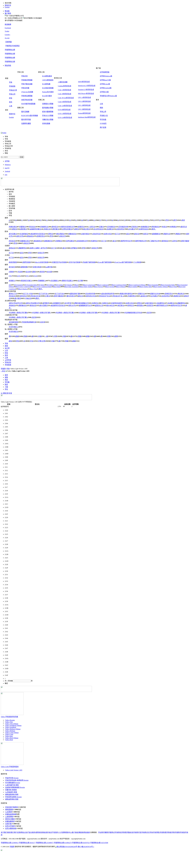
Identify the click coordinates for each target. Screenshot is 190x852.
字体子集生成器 (26, 84)
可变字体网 (142, 832)
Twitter (7, 31)
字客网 (3, 369)
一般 (46, 336)
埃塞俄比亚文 (24, 241)
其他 (183, 220)
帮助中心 (68, 832)
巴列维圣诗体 (123, 227)
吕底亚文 (150, 305)
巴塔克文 (134, 227)
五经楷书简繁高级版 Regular (15, 787)
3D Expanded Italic (31, 285)
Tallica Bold (9, 740)
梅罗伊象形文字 (140, 241)
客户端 (74, 832)
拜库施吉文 (155, 227)
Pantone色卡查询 (48, 92)
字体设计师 (13, 90)
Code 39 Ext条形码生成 (66, 98)
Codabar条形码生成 (64, 86)
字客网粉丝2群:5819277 (27, 843)
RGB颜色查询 (47, 76)
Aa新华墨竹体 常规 (12, 785)
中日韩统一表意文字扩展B (18, 312)
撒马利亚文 (71, 296)
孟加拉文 (144, 296)
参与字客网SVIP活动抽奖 (13, 20)
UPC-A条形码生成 (84, 97)
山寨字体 (49, 267)
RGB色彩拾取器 (47, 88)
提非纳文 (165, 241)
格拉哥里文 (60, 234)
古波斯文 (109, 229)
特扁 (66, 341)
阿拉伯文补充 (35, 296)
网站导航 (8, 65)
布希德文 (173, 227)
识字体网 (116, 832)
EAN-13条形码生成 (64, 113)
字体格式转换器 (26, 80)
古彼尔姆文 (85, 234)
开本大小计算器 (47, 115)
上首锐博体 (9, 816)
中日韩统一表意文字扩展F (111, 312)
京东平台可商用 (74, 262)
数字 (175, 220)
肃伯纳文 (12, 305)
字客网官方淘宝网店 (12, 46)
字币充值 (103, 119)
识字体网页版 (104, 72)
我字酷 (127, 832)
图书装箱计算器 (47, 107)
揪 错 (6, 393)
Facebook (8, 28)
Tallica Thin (9, 722)
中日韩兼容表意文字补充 (133, 312)
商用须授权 (13, 262)
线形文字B (20, 236)
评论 (6, 389)
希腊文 (177, 234)
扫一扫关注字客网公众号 (13, 18)
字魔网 (105, 832)
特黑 (108, 336)
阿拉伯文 (32, 227)
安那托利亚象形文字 (67, 227)
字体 (10, 82)
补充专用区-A (13, 327)
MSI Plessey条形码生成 (86, 93)
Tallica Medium (10, 731)
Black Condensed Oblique (137, 285)
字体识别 (24, 76)
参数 (6, 377)
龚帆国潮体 (9, 809)
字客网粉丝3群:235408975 (44, 843)
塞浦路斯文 (156, 234)
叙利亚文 (23, 296)
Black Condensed (102, 285)
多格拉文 (47, 229)
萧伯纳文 (30, 236)
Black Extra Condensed (23, 286)
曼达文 (80, 296)
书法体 (20, 272)
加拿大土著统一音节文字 (38, 248)
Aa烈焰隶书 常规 (11, 792)
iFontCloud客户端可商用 (123, 262)
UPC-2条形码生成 (84, 105)
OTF (18, 276)
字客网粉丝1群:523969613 (10, 843)
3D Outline (59, 285)
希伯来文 (180, 293)
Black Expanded (153, 285)
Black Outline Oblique (160, 286)
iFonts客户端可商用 (104, 262)
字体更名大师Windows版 (108, 96)
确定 (6, 683)
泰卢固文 (17, 298)
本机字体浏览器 (26, 100)
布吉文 (164, 227)
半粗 (64, 336)
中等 (55, 336)
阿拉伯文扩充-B (104, 296)
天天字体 (149, 832)
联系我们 (10, 832)
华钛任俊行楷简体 (11, 807)
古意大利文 (108, 234)
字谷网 (100, 832)
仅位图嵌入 (54, 280)
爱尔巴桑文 (13, 234)
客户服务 (8, 13)
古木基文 (131, 229)
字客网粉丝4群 (10, 57)
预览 (6, 380)
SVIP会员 (103, 123)
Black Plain (173, 286)
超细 (16, 336)
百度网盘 (8, 42)
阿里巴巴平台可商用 (59, 262)
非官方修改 (37, 267)
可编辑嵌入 (42, 280)
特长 (17, 341)
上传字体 (8, 360)
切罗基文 (74, 248)
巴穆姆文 (58, 241)
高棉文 (76, 229)
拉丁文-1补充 (27, 293)
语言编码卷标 (13, 322)
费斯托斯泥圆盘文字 (81, 303)
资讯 (10, 102)
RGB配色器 (46, 84)
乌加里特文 (160, 303)
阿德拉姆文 (13, 227)
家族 (6, 346)
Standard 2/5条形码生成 (86, 89)
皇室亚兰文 (99, 305)
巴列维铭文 (111, 227)
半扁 (52, 341)
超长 (10, 341)
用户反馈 (103, 127)
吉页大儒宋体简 (10, 828)
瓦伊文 (174, 241)
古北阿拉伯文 (98, 229)
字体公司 (12, 94)
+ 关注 (3, 371)
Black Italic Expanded (71, 286)
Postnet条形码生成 (84, 113)
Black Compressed (89, 285)
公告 (101, 104)
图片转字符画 (26, 119)
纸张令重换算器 (47, 111)
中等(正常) (41, 341)
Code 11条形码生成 (64, 90)
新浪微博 (8, 24)
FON (35, 276)
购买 (6, 384)
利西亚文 (95, 303)
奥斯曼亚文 (48, 241)
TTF (10, 276)
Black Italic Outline (86, 286)
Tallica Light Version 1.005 (13, 770)
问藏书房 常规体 (11, 790)
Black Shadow (22, 289)
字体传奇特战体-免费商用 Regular (16, 780)
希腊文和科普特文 (126, 293)
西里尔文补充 (155, 293)
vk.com (7, 38)
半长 (31, 341)
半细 (39, 336)
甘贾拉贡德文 (67, 229)
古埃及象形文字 (81, 241)
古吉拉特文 (120, 229)
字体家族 (12, 86)
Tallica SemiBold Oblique (13, 725)
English (7, 7)
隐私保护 (45, 832)
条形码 (42, 272)
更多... (154, 229)
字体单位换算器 (26, 96)
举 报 (10, 393)
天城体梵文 (132, 296)
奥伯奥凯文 (38, 241)
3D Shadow (68, 285)
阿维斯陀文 (44, 227)
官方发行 (12, 267)
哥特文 (50, 234)
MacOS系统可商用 (41, 262)
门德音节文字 (154, 241)
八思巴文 (91, 227)
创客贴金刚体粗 (10, 814)
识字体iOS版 (104, 92)
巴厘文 (101, 227)
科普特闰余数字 (116, 303)
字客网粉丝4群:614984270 (63, 843)
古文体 (28, 272)
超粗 (87, 336)
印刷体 (11, 272)
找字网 (122, 832)
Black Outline (132, 286)
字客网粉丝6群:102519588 (99, 843)
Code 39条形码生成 (64, 94)
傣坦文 (14, 229)
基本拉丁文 (13, 293)
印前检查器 (46, 123)
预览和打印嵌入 (26, 280)
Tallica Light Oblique (12, 732)
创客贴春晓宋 (10, 821)
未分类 (49, 272)
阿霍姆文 (22, 227)
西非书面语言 (58, 296)
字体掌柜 (156, 832)
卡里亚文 (105, 303)
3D (10, 285)
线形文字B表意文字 (32, 303)
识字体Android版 (105, 88)
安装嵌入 (12, 280)
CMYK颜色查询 (47, 80)
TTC (27, 276)
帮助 (101, 107)
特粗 (79, 336)
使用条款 (39, 832)
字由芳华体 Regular (12, 778)
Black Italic (56, 286)
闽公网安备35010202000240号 (67, 846)
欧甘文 (136, 234)
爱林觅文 (54, 227)
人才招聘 (62, 832)
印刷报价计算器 (47, 104)
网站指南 (87, 832)
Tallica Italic (9, 736)
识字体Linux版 (105, 84)
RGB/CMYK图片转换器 (29, 115)
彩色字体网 (134, 832)
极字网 (172, 832)
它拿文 (47, 296)
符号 (166, 220)
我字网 (167, 832)
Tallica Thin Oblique (11, 724)
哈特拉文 (130, 305)
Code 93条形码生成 (64, 102)
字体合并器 (25, 88)
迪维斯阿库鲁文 (35, 229)
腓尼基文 (55, 229)
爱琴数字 (46, 303)
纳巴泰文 (121, 305)
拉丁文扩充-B (59, 293)
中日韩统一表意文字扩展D (65, 312)
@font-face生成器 (27, 92)
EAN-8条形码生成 (64, 109)
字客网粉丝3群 (10, 53)
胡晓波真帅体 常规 (11, 794)
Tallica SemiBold (10, 727)
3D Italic (41, 285)
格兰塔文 (86, 229)
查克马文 (183, 227)
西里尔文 (166, 234)
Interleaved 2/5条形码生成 (86, 85)
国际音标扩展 (74, 293)
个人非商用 (137, 262)
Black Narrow (98, 286)
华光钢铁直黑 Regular (12, 782)
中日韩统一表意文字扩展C (41, 312)
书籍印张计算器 (47, 119)
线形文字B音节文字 (15, 303)
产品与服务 (31, 832)
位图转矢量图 (26, 123)
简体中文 (8, 5)
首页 (6, 375)
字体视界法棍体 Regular (13, 797)
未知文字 (62, 236)
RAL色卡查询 (47, 96)
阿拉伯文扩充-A (118, 296)
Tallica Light (9, 734)
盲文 (127, 234)
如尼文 (145, 234)
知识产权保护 (53, 832)
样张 (10, 98)
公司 (6, 350)
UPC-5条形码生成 (84, 109)
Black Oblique (120, 286)
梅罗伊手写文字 (126, 241)
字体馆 (182, 832)
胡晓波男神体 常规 (11, 799)
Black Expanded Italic (168, 285)
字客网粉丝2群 (10, 50)
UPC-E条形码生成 (84, 101)
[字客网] (3, 133)
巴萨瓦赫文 (70, 241)
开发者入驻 (104, 115)
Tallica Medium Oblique (12, 729)
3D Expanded (18, 285)
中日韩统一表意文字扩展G (18, 317)
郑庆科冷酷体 (10, 819)
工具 (10, 106)
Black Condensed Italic (119, 285)
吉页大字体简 (10, 826)
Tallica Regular (10, 720)
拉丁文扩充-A (43, 293)
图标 (33, 272)
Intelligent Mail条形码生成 (86, 117)
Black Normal (109, 286)
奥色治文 (12, 248)
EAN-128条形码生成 (65, 117)
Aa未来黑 (8, 812)
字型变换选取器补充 (29, 322)
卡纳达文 (28, 298)
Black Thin (33, 289)
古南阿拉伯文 (143, 229)
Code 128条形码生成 (65, 106)
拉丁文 (117, 234)
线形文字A (72, 305)
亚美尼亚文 (41, 236)
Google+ (7, 34)
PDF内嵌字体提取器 (28, 104)
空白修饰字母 (90, 293)
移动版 (7, 11)
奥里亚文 (81, 227)
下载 (6, 387)
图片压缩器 (25, 111)
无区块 (149, 312)
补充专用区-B (13, 331)
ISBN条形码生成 (84, 82)
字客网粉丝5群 (10, 61)
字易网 (162, 832)
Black (76, 285)
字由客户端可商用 (89, 262)
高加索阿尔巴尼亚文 (37, 234)
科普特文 (94, 241)
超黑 (116, 336)
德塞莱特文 (22, 248)
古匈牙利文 (96, 234)
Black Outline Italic (146, 286)
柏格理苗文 (145, 227)
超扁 (73, 341)
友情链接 (80, 832)
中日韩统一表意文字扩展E (88, 312)
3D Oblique (50, 285)
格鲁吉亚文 (72, 234)
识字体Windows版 (106, 76)
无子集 (80, 280)
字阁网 (177, 832)
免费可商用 (26, 262)
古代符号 (68, 303)
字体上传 (103, 111)
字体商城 (8, 365)
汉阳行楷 (8, 824)
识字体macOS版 (105, 80)
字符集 (7, 382)
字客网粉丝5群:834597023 (81, 843)
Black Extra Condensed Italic (42, 286)
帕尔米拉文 (110, 305)
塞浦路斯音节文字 (85, 305)
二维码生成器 (62, 82)
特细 (25, 336)
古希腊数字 (56, 303)
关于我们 (4, 832)
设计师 (7, 348)
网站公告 (24, 832)
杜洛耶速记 (24, 234)
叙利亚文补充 (91, 296)
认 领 (2, 393)
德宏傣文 (23, 229)
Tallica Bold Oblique (11, 738)
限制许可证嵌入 (67, 280)
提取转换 (24, 267)
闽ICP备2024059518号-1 (86, 846)
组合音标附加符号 (107, 293)
